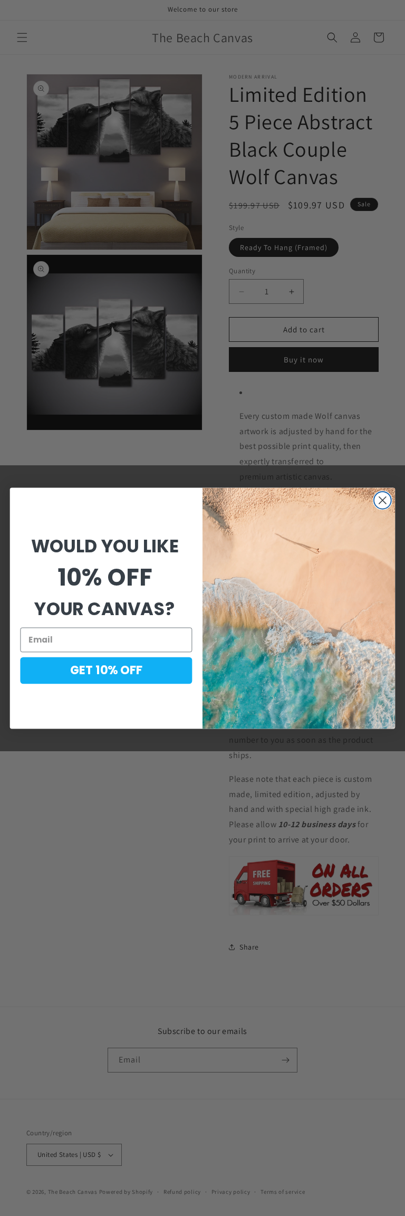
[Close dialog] (382, 500)
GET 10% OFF (106, 670)
